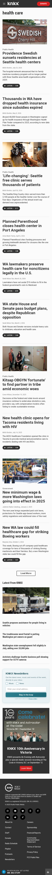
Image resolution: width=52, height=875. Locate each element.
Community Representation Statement (33, 840)
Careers (30, 822)
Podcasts (8, 854)
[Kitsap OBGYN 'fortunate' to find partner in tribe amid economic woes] (25, 358)
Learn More (26, 768)
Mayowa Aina (7, 542)
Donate (43, 4)
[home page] (13, 4)
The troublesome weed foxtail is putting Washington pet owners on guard (21, 635)
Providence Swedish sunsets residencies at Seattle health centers (22, 57)
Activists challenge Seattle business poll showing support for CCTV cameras (25, 658)
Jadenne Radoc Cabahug (11, 507)
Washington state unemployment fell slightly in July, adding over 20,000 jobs (24, 647)
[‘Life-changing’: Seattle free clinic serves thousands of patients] (25, 154)
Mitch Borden (7, 68)
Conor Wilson (7, 395)
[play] (3, 872)
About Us (8, 822)
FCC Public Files (33, 857)
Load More (26, 573)
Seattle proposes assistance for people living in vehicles (24, 624)
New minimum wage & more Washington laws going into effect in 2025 (24, 496)
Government (8, 489)
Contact (8, 828)
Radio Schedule (11, 843)
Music (11, 683)
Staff (7, 833)
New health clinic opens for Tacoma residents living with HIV (26, 422)
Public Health (8, 49)
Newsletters (10, 859)
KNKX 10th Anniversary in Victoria (26, 750)
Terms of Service (34, 847)
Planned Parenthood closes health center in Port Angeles (22, 225)
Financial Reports (34, 833)
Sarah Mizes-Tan (8, 279)
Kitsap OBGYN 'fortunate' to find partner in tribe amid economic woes (24, 384)
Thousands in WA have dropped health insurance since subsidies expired (25, 103)
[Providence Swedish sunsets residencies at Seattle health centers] (25, 31)
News (21, 683)
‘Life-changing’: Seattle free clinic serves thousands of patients (22, 180)
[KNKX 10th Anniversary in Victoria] (26, 725)
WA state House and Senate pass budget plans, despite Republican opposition (25, 310)
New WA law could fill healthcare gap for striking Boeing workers (25, 532)
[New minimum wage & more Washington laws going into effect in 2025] (25, 471)
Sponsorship (32, 828)
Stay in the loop (26, 695)
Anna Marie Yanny (9, 236)
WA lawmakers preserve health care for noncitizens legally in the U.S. (26, 268)
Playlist (8, 849)
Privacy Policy (33, 698)
